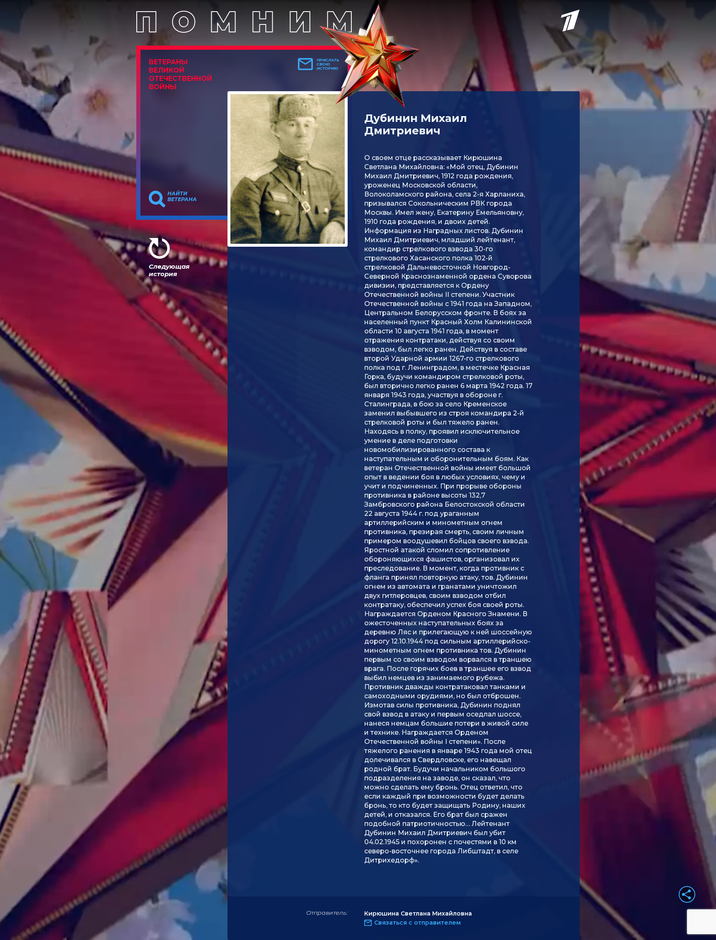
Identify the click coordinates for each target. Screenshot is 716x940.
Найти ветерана (182, 196)
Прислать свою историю (328, 64)
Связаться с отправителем (417, 922)
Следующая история (169, 270)
